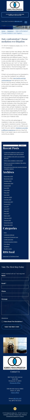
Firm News (7, 244)
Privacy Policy (18, 414)
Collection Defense (9, 235)
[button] (26, 22)
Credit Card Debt (8, 239)
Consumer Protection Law (11, 237)
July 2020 (6, 188)
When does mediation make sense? (13, 160)
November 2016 (8, 225)
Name (3, 275)
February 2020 (8, 197)
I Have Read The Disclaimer (13, 321)
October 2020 (8, 181)
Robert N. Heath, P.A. (16, 45)
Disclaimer (5, 318)
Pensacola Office (15, 383)
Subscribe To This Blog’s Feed (11, 256)
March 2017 (7, 215)
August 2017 (7, 204)
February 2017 (8, 218)
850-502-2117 (18, 21)
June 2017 (6, 209)
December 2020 (8, 176)
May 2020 (6, 192)
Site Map (11, 414)
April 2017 (6, 213)
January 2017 (7, 220)
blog (5, 232)
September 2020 (8, 183)
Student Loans (8, 249)
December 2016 (8, 222)
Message (4, 299)
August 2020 (7, 185)
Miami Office (15, 393)
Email (4, 283)
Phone (4, 291)
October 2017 (7, 199)
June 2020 (7, 190)
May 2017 (6, 211)
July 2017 (6, 206)
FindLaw (22, 416)
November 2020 (8, 178)
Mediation (9, 48)
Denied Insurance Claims (10, 242)
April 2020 (6, 195)
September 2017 (8, 202)
